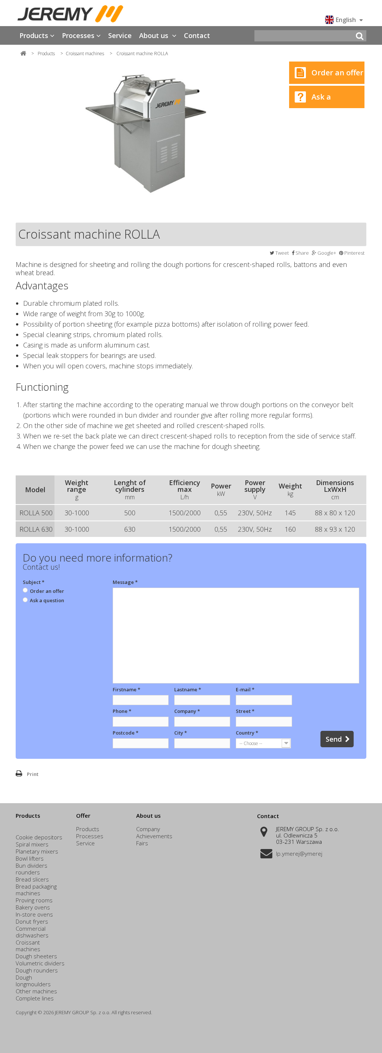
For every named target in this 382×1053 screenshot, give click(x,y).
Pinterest (353, 252)
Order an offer (337, 72)
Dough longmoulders (33, 981)
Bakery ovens (33, 907)
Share (301, 252)
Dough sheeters (36, 956)
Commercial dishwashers (32, 932)
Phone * (122, 711)
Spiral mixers (32, 844)
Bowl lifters (30, 858)
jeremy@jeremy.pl (299, 853)
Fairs (142, 843)
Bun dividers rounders (31, 869)
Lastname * (187, 689)
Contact (197, 35)
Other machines (36, 991)
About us (154, 35)
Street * (245, 711)
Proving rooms (34, 900)
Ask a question (310, 100)
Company (148, 829)
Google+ (326, 252)
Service (120, 35)
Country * (247, 732)
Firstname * (126, 689)
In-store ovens (34, 914)
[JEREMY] (70, 14)
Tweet (281, 252)
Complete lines (35, 998)
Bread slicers (32, 879)
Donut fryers (32, 921)
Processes (78, 35)
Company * (187, 711)
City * (180, 732)
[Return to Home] (23, 52)
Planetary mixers (37, 851)
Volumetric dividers (40, 963)
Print (32, 774)
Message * (125, 582)
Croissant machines (28, 946)
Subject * (33, 582)
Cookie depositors (39, 837)
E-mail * (245, 689)
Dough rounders (37, 970)
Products (33, 35)
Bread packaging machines (36, 890)
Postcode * (125, 732)
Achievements (154, 836)
